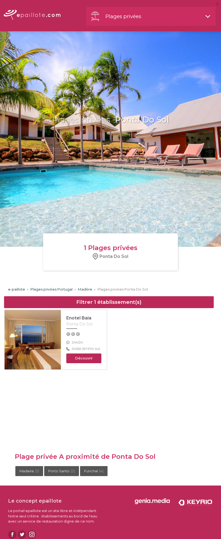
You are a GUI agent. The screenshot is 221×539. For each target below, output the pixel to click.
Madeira (29, 471)
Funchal (93, 471)
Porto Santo (61, 471)
